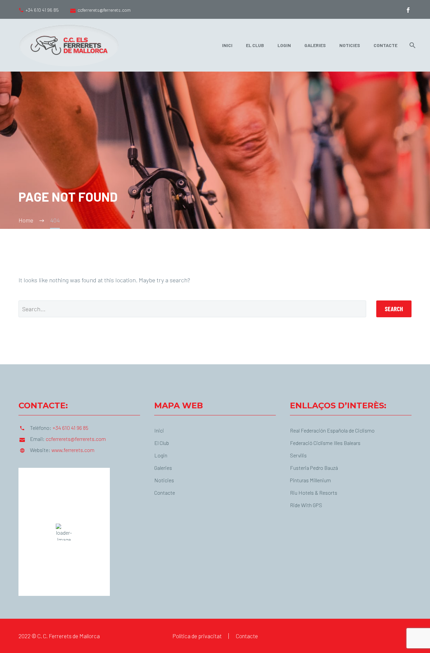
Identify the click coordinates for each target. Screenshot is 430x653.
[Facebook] (408, 10)
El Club (255, 45)
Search (394, 309)
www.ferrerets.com (72, 450)
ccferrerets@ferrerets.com (104, 10)
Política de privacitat (197, 636)
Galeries (315, 45)
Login (284, 45)
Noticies (349, 45)
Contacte (385, 45)
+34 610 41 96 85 (42, 10)
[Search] (411, 45)
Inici (227, 45)
